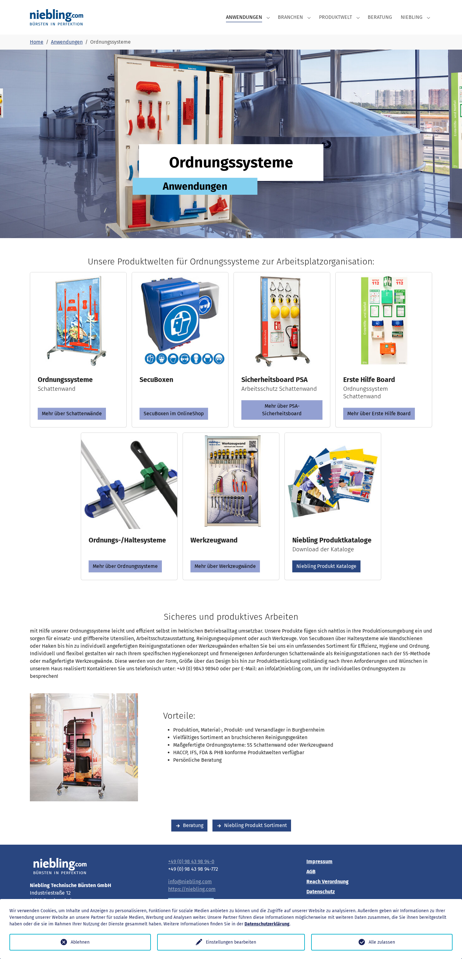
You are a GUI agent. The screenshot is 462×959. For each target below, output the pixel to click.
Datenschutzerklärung (267, 924)
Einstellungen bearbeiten (231, 942)
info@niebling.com (190, 882)
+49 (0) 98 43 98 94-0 (191, 861)
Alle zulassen (382, 942)
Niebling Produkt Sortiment (255, 825)
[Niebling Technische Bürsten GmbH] (56, 17)
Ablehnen (80, 942)
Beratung (193, 825)
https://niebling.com (192, 889)
